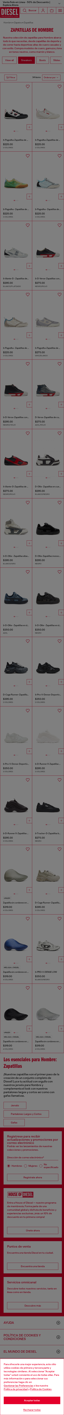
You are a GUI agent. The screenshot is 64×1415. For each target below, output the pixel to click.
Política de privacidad (16, 1389)
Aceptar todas (32, 1400)
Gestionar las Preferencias (18, 1385)
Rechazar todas (32, 1409)
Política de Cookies (41, 1389)
